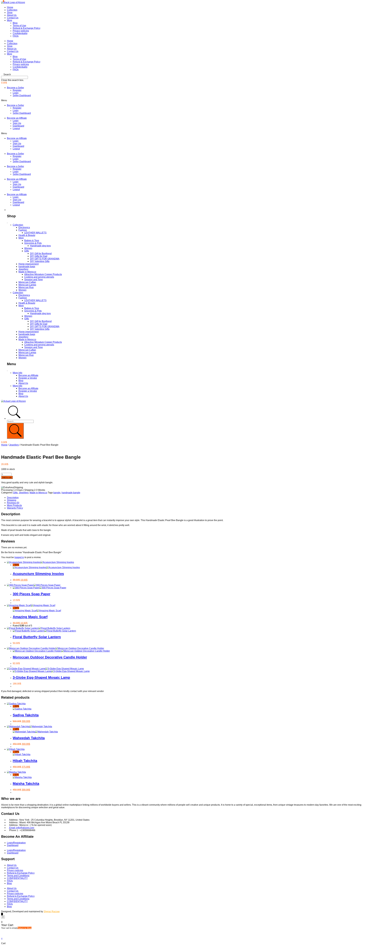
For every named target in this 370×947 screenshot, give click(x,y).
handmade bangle (71, 492)
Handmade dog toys (40, 245)
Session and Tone (33, 279)
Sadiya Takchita (26, 715)
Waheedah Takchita (29, 738)
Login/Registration (16, 842)
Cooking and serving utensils (39, 277)
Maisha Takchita (26, 783)
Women (28, 248)
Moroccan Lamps (27, 285)
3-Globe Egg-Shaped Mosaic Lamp (41, 677)
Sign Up (17, 123)
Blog (15, 23)
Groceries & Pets (33, 243)
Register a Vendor (27, 378)
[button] (185, 74)
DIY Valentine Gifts (39, 261)
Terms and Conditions (18, 875)
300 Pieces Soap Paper (31, 594)
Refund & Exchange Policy (26, 28)
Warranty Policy (15, 508)
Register (17, 90)
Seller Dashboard (22, 95)
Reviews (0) (13, 503)
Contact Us (12, 17)
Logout (16, 128)
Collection (12, 10)
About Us (11, 15)
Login (15, 93)
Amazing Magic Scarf (30, 617)
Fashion (22, 230)
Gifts (26, 251)
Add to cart (7, 477)
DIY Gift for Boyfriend (41, 253)
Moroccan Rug (26, 287)
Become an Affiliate (17, 118)
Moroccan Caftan (27, 282)
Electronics (24, 227)
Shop (9, 12)
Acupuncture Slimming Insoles (38, 574)
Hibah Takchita (25, 761)
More (9, 20)
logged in (19, 557)
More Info (17, 373)
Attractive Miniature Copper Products (43, 274)
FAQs (15, 36)
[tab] (188, 497)
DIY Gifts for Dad (38, 256)
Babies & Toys (31, 240)
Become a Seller (15, 87)
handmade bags (26, 266)
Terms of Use (19, 25)
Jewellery (23, 269)
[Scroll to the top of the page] (2, 914)
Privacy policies (21, 31)
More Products (14, 505)
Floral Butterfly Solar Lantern (37, 637)
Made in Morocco (27, 272)
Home (10, 7)
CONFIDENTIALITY (17, 878)
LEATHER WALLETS (35, 232)
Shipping (11, 500)
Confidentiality (20, 33)
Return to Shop (25, 928)
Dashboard (18, 126)
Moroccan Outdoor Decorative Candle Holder (50, 657)
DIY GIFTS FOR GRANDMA (44, 258)
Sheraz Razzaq (52, 911)
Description (13, 497)
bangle (56, 492)
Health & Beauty (26, 235)
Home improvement (28, 264)
